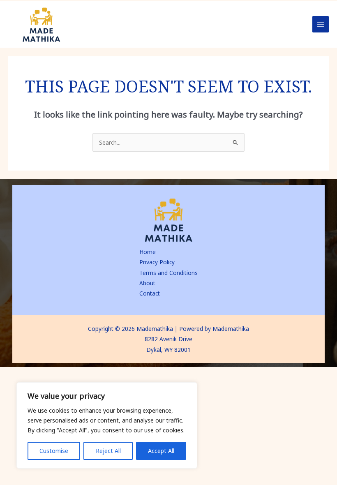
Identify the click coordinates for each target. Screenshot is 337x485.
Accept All (161, 451)
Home (147, 252)
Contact (149, 293)
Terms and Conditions (168, 273)
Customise (53, 451)
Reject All (108, 451)
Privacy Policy (157, 262)
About (147, 283)
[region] (106, 425)
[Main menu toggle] (320, 24)
